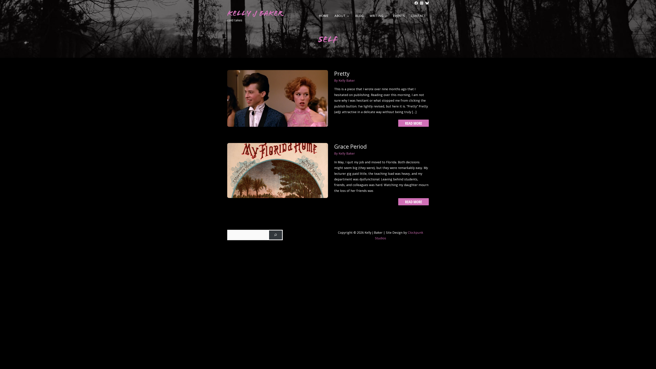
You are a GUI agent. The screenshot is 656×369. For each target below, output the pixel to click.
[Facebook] (416, 3)
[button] (347, 16)
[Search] (275, 235)
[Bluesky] (427, 3)
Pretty (342, 73)
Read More (413, 123)
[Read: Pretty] (277, 98)
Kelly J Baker (255, 13)
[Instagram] (421, 3)
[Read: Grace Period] (277, 170)
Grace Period (350, 146)
